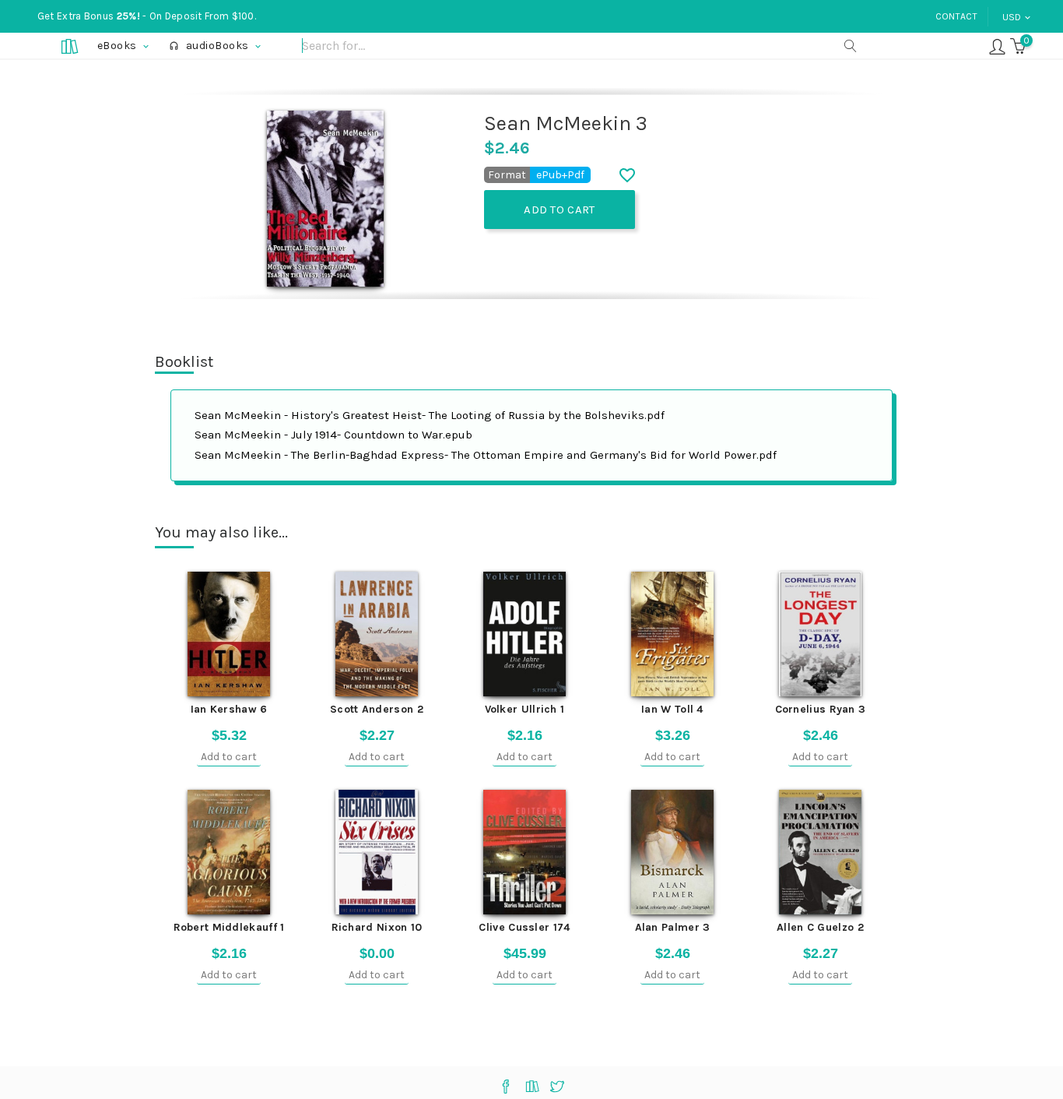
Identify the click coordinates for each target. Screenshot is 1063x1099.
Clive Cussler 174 (524, 927)
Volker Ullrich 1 (525, 709)
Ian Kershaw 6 (229, 709)
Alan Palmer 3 (672, 927)
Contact (956, 16)
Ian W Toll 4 (672, 709)
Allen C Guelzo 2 (820, 927)
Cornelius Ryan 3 (820, 709)
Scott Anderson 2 (376, 709)
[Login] (997, 45)
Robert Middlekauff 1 (229, 927)
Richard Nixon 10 (377, 927)
